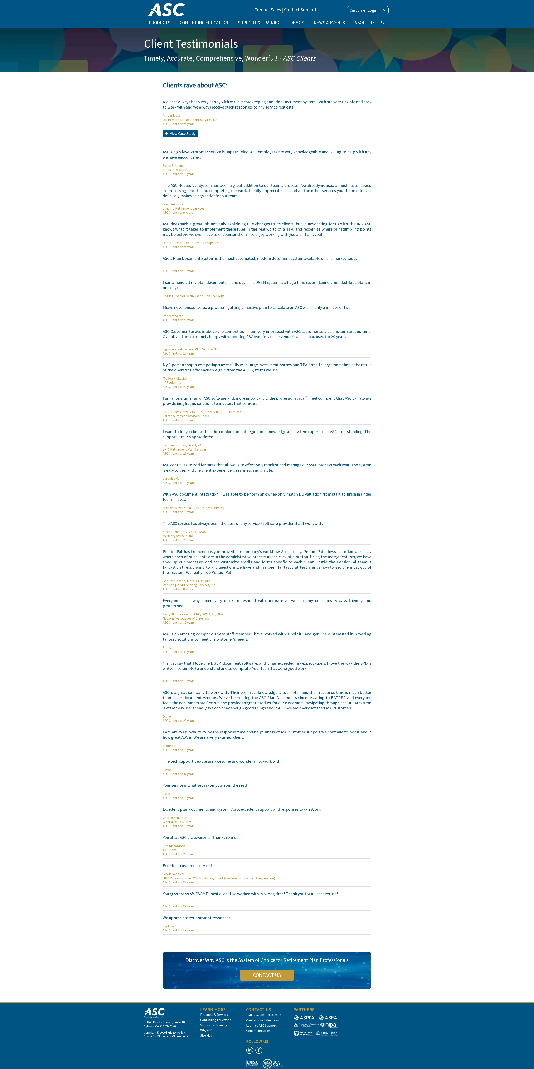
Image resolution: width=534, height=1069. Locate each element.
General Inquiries (258, 1031)
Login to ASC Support (261, 1025)
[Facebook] (258, 1050)
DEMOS (297, 22)
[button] (382, 22)
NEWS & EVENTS (329, 22)
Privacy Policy (176, 1032)
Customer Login (363, 10)
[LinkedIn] (249, 1050)
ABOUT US (365, 22)
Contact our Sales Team (263, 1020)
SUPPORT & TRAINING (259, 22)
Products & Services (214, 1014)
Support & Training (213, 1025)
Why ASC (206, 1030)
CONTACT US (267, 975)
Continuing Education (215, 1020)
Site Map (206, 1035)
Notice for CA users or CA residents (166, 1036)
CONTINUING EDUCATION (204, 22)
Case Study (182, 133)
